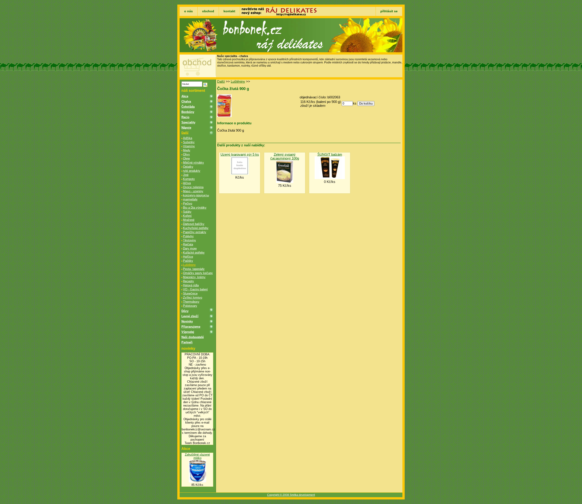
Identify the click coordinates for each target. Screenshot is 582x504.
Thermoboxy (191, 301)
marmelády (190, 199)
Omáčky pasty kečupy (198, 273)
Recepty (188, 281)
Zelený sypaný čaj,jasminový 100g (284, 156)
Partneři (187, 342)
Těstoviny (189, 240)
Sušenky (189, 142)
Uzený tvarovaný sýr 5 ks (240, 154)
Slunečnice (190, 293)
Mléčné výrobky (193, 162)
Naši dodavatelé (192, 337)
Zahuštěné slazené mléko (197, 456)
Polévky (188, 236)
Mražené (188, 220)
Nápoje (186, 127)
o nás (188, 11)
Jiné (185, 175)
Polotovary (190, 305)
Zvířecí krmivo (192, 297)
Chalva (186, 101)
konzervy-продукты (196, 195)
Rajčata (188, 244)
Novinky (187, 321)
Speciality (188, 122)
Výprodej (187, 332)
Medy (186, 150)
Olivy (186, 154)
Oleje (186, 158)
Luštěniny (189, 265)
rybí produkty (191, 170)
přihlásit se (389, 11)
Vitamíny (189, 146)
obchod (208, 11)
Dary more (190, 248)
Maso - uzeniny (193, 191)
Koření (187, 215)
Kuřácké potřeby (194, 252)
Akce (184, 96)
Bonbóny (187, 112)
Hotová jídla (191, 285)
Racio (185, 117)
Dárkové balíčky (193, 224)
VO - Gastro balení (195, 289)
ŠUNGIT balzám (329, 154)
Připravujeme (190, 326)
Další (184, 133)
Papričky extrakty (194, 232)
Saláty (187, 211)
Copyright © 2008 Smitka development (291, 495)
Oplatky (188, 166)
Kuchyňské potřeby (195, 228)
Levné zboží (189, 316)
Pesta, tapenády (194, 269)
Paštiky (188, 260)
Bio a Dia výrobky (194, 207)
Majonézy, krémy (194, 277)
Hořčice (188, 256)
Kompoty (189, 179)
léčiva (187, 183)
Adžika (187, 138)
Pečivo (187, 203)
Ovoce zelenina (193, 187)
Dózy (184, 311)
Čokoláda (188, 106)
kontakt (229, 11)
